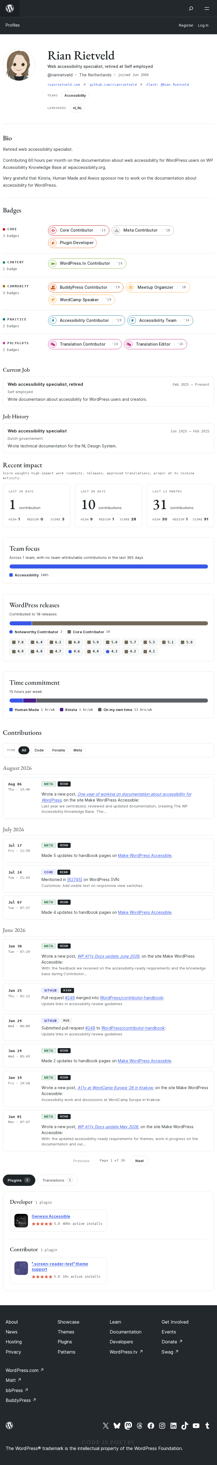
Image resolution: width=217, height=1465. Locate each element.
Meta (77, 750)
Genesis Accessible (51, 1216)
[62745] (74, 879)
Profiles (13, 25)
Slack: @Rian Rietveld (167, 85)
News (12, 1332)
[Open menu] (208, 8)
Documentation (126, 1332)
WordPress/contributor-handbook (131, 997)
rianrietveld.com (64, 85)
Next (139, 1160)
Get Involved (175, 1322)
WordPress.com (25, 1370)
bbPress (17, 1390)
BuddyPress (21, 1400)
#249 (70, 997)
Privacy (13, 1352)
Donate (172, 1342)
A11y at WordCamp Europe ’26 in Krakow (115, 1087)
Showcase (68, 1322)
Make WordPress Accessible (145, 855)
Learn (115, 1322)
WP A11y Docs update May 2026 (107, 1126)
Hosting (14, 1342)
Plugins (18, 1180)
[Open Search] (191, 8)
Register (186, 25)
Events (169, 1332)
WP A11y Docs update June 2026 (108, 956)
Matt (13, 1380)
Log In (203, 25)
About (12, 1322)
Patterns (66, 1352)
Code (39, 750)
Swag (170, 1352)
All (24, 750)
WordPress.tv (126, 1352)
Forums (58, 750)
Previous (81, 1160)
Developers (121, 1342)
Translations (56, 1180)
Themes (66, 1332)
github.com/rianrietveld (114, 85)
